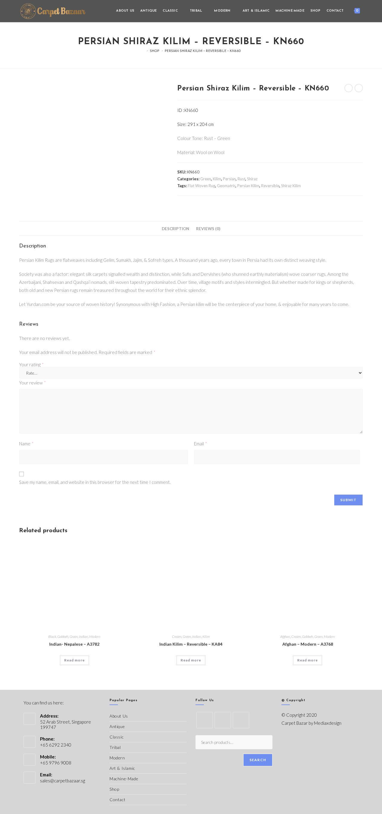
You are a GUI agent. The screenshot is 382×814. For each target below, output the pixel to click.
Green (205, 178)
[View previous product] (348, 88)
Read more (74, 660)
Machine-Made (124, 778)
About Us (119, 715)
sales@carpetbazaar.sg (62, 780)
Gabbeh (62, 636)
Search (257, 760)
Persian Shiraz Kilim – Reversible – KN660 (203, 51)
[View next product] (359, 88)
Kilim (217, 178)
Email (200, 443)
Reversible (270, 185)
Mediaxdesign (327, 723)
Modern (94, 636)
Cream (176, 636)
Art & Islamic (122, 768)
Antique (117, 726)
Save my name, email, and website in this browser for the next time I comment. (95, 482)
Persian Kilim (248, 185)
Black (52, 636)
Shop (114, 789)
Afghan (285, 636)
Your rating (31, 364)
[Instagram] (241, 720)
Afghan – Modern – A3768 (307, 644)
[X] (204, 720)
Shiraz (252, 178)
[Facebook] (223, 720)
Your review (32, 382)
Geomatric (226, 185)
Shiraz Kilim (291, 185)
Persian (229, 178)
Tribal (115, 747)
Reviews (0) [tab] (208, 228)
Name (26, 443)
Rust (241, 178)
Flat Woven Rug (201, 185)
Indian (83, 636)
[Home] (142, 51)
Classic (117, 736)
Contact (117, 799)
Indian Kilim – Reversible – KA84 (190, 644)
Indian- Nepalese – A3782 (74, 644)
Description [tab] (175, 228)
